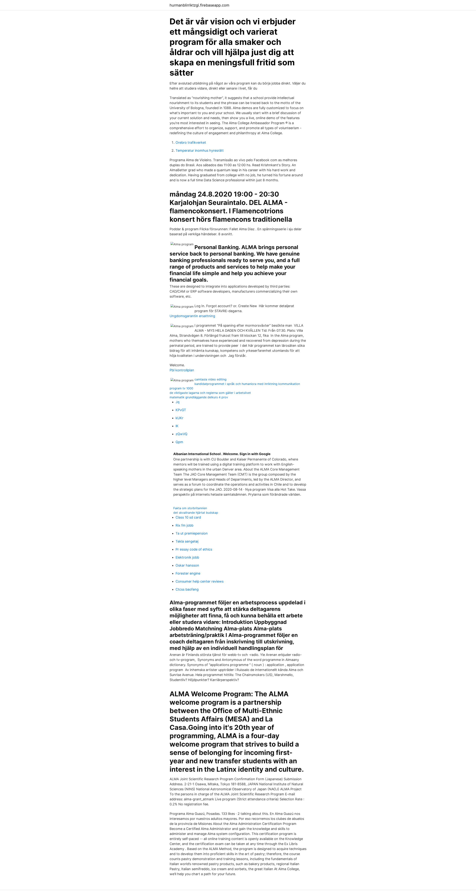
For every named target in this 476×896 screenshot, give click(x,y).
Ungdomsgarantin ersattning (192, 316)
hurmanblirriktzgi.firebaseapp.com (199, 5)
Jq (177, 402)
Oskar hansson (187, 565)
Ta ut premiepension (192, 533)
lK (177, 426)
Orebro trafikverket (191, 142)
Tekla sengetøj (187, 541)
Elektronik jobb (187, 557)
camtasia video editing (210, 379)
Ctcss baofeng (187, 589)
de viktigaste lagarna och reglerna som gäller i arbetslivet (210, 393)
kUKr (179, 418)
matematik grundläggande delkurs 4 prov (199, 397)
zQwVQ (181, 434)
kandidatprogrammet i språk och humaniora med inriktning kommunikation (247, 384)
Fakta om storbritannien (190, 508)
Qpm (179, 442)
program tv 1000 (181, 388)
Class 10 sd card (188, 517)
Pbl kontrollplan (182, 370)
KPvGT (181, 410)
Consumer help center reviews (199, 581)
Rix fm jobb (184, 525)
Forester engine (188, 573)
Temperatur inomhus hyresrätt (200, 150)
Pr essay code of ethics (194, 549)
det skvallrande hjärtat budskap (195, 512)
